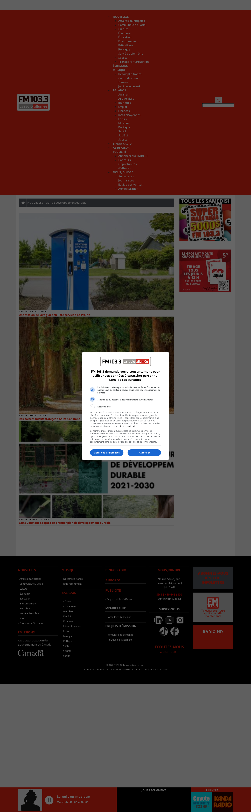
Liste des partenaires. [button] (128, 426)
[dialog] (125, 406)
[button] (125, 406)
